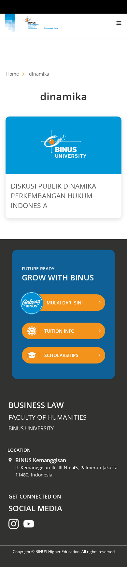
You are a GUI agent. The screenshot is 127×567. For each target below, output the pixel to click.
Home (12, 74)
